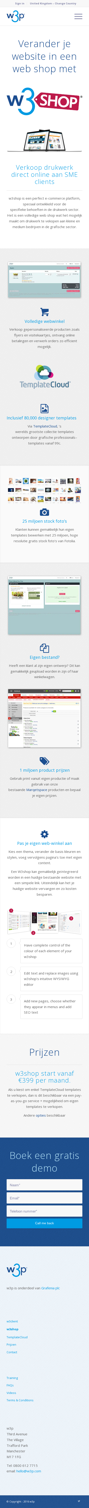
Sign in (19, 3)
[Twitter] (79, 1501)
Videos (11, 1393)
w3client (12, 1321)
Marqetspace (36, 789)
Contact (12, 1352)
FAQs (10, 1385)
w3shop (12, 1329)
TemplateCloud (45, 426)
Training (12, 1378)
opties (41, 1115)
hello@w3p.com (28, 1471)
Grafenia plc (50, 1288)
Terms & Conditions (20, 1400)
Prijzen (11, 1344)
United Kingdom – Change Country (53, 3)
